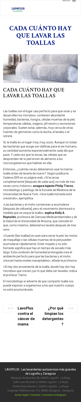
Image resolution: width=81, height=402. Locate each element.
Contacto (47, 394)
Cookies (35, 394)
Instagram (60, 394)
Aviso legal (21, 394)
